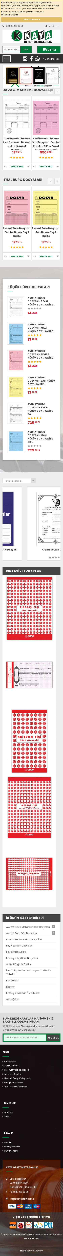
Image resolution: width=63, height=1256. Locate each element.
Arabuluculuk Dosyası (31, 549)
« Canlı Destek (51, 58)
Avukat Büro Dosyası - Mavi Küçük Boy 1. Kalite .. (41, 328)
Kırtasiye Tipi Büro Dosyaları (22, 958)
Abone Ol (53, 1037)
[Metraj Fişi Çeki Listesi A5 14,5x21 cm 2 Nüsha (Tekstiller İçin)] (29, 807)
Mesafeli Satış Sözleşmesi (17, 1078)
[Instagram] (26, 59)
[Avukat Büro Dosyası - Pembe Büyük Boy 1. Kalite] (17, 207)
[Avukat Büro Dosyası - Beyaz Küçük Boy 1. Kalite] (16, 307)
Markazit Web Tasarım (31, 1250)
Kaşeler (10, 986)
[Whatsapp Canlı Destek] (38, 59)
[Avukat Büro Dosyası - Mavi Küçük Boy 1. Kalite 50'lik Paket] (16, 441)
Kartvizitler (12, 980)
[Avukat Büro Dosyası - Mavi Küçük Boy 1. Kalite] (16, 333)
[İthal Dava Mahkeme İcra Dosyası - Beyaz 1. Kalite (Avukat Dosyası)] (17, 117)
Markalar (8, 1112)
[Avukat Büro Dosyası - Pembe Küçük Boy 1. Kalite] (16, 360)
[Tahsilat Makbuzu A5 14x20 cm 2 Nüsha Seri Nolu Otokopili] (29, 873)
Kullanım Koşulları (13, 1074)
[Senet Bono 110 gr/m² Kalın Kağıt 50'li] (29, 674)
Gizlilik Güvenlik (11, 1065)
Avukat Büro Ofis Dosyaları (21, 933)
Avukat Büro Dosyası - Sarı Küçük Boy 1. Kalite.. (41, 381)
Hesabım (8, 1142)
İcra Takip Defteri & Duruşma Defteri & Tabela (28, 972)
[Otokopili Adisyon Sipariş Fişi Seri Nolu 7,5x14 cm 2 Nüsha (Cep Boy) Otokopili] (29, 740)
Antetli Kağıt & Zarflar (18, 964)
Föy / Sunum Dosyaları (19, 945)
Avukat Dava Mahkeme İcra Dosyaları (28, 927)
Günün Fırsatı (11, 1150)
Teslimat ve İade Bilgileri (16, 1069)
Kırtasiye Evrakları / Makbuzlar (23, 993)
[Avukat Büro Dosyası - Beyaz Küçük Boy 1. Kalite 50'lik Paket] (16, 413)
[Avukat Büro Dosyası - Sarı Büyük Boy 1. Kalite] (46, 207)
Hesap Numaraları (13, 1082)
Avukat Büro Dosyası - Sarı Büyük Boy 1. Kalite (46, 232)
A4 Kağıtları (12, 999)
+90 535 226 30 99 (14, 26)
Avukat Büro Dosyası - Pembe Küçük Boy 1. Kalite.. (41, 354)
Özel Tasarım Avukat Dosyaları (24, 939)
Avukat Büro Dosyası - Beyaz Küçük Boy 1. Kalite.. (41, 301)
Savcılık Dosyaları (16, 952)
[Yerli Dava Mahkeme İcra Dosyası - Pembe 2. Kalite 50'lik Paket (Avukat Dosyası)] (46, 117)
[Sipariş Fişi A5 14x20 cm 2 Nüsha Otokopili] (29, 608)
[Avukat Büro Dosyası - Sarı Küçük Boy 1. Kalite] (16, 386)
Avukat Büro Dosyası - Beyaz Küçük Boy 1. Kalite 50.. (40, 409)
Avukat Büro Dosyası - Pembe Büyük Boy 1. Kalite (17, 232)
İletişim (7, 1116)
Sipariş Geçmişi (12, 1146)
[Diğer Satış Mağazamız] (12, 1224)
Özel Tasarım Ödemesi (15, 1086)
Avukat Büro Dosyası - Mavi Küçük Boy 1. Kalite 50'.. (40, 437)
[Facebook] (32, 59)
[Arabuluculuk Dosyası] (31, 519)
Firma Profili (10, 1061)
